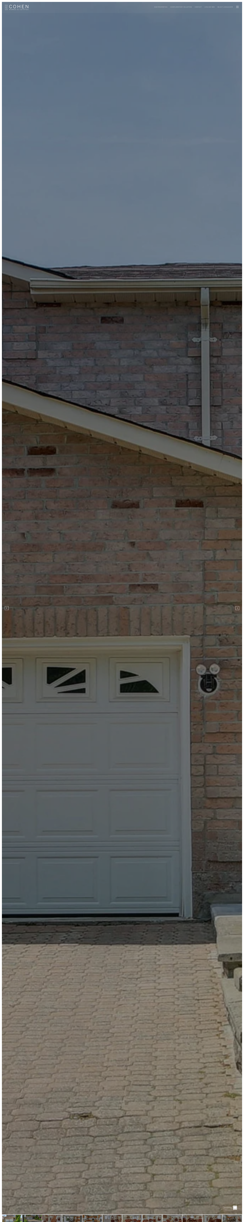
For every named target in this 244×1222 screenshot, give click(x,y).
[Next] (237, 608)
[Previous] (7, 608)
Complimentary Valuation (181, 7)
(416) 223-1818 (210, 7)
